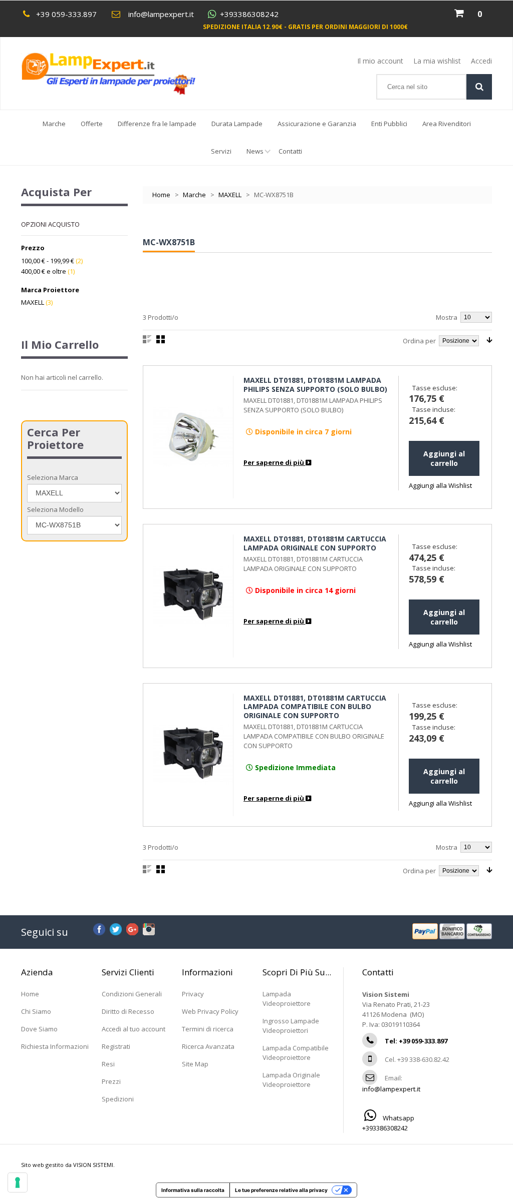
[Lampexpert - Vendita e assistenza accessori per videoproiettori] (118, 74)
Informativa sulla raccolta (192, 1190)
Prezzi (111, 1081)
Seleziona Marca (52, 477)
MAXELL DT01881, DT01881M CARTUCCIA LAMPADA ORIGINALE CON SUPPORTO (314, 543)
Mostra (446, 317)
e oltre (43, 271)
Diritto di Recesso (128, 1011)
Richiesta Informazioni (55, 1046)
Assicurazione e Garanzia (317, 123)
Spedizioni (118, 1098)
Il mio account (380, 61)
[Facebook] (99, 927)
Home (161, 194)
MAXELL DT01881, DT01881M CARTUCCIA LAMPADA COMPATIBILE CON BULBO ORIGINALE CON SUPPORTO (314, 706)
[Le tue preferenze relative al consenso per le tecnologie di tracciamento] (17, 1182)
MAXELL (229, 194)
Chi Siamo (36, 1011)
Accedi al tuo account (133, 1028)
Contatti (290, 151)
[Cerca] (479, 87)
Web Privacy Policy (210, 1011)
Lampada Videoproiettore (287, 998)
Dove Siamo (39, 1028)
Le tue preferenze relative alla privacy (281, 1190)
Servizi (221, 151)
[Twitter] (116, 927)
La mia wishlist (437, 61)
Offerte (92, 123)
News (255, 151)
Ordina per (419, 340)
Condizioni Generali (132, 993)
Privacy (193, 993)
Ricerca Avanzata (208, 1046)
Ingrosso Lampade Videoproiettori (291, 1025)
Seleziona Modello (55, 509)
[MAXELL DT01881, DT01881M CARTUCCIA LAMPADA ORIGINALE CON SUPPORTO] (193, 595)
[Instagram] (149, 927)
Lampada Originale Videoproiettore (291, 1079)
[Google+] (132, 927)
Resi (108, 1063)
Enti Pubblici (389, 123)
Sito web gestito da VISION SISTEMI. (68, 1164)
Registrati (116, 1046)
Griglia (160, 339)
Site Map (195, 1063)
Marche (54, 123)
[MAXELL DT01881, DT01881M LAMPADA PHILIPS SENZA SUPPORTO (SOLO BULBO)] (193, 437)
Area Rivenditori (446, 123)
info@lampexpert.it (161, 14)
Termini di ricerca (207, 1028)
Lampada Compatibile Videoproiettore (296, 1052)
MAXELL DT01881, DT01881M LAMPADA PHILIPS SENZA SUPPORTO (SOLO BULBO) (315, 384)
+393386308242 (249, 14)
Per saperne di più (274, 462)
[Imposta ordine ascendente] (489, 340)
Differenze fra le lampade (157, 123)
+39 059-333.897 (66, 14)
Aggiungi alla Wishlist (440, 485)
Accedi (481, 61)
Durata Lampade (237, 123)
